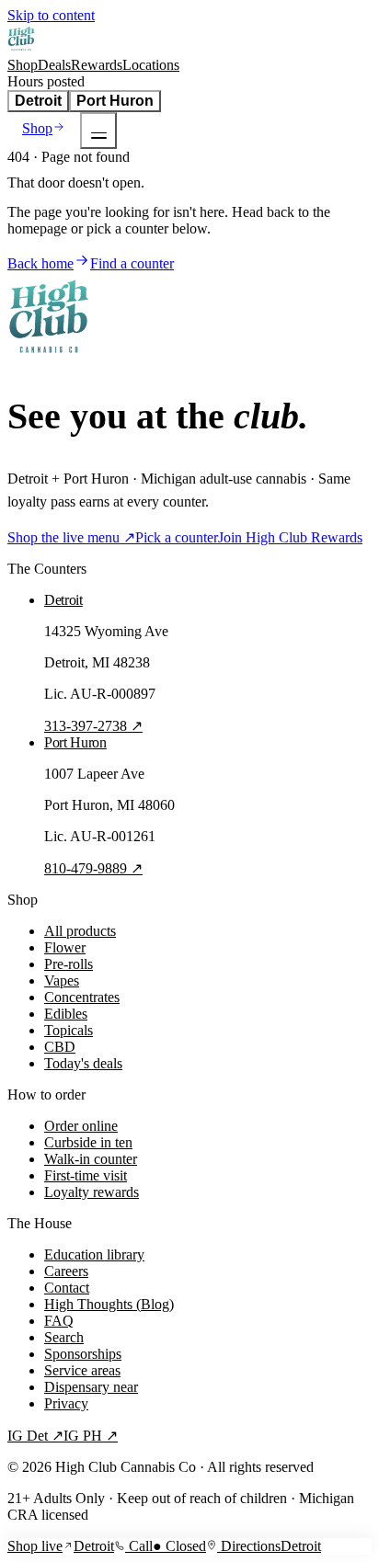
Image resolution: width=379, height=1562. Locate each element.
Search (64, 1337)
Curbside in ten (88, 1142)
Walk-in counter (90, 1159)
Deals (54, 65)
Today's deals (83, 1063)
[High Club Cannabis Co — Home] (21, 48)
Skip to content (51, 15)
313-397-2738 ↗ (93, 726)
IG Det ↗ (35, 1435)
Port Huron (115, 100)
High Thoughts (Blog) (109, 1304)
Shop (22, 65)
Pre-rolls (68, 964)
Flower (65, 947)
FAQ (59, 1320)
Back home (40, 263)
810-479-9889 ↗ (93, 868)
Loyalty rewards (91, 1192)
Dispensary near (91, 1387)
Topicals (68, 1030)
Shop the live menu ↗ (71, 537)
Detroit (38, 100)
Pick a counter (176, 537)
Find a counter (132, 263)
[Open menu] (98, 130)
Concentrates (82, 997)
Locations (150, 65)
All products (80, 931)
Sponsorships (82, 1354)
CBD (59, 1047)
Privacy (66, 1403)
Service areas (82, 1370)
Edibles (65, 1013)
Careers (66, 1271)
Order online (81, 1126)
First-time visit (85, 1175)
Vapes (61, 980)
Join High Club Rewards (290, 537)
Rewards (96, 65)
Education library (94, 1254)
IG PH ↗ (90, 1435)
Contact (66, 1287)
